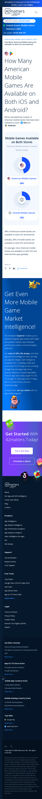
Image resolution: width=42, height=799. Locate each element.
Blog (6, 504)
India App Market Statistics (13, 688)
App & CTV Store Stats (13, 594)
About (7, 492)
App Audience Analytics (13, 533)
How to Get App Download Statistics (16, 647)
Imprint (7, 627)
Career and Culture (12, 500)
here (30, 5)
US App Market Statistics (12, 685)
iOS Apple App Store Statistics (14, 667)
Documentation (10, 558)
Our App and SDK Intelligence (16, 496)
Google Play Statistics (12, 671)
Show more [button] (9, 598)
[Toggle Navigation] (36, 12)
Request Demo (10, 562)
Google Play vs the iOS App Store (17, 583)
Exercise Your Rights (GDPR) (15, 623)
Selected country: (17, 21)
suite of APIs (14, 353)
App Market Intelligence (13, 525)
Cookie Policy (10, 619)
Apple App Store (12, 726)
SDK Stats (8, 587)
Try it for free (22, 451)
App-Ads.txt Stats (11, 590)
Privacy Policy (10, 616)
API (6, 540)
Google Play (11, 720)
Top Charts (9, 579)
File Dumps (9, 544)
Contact (7, 507)
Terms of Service (11, 612)
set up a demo (23, 390)
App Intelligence (10, 521)
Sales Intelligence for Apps (14, 536)
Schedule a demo (22, 461)
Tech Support (10, 565)
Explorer (21, 335)
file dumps (25, 353)
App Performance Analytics (15, 529)
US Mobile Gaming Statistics (14, 702)
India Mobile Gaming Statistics (14, 706)
